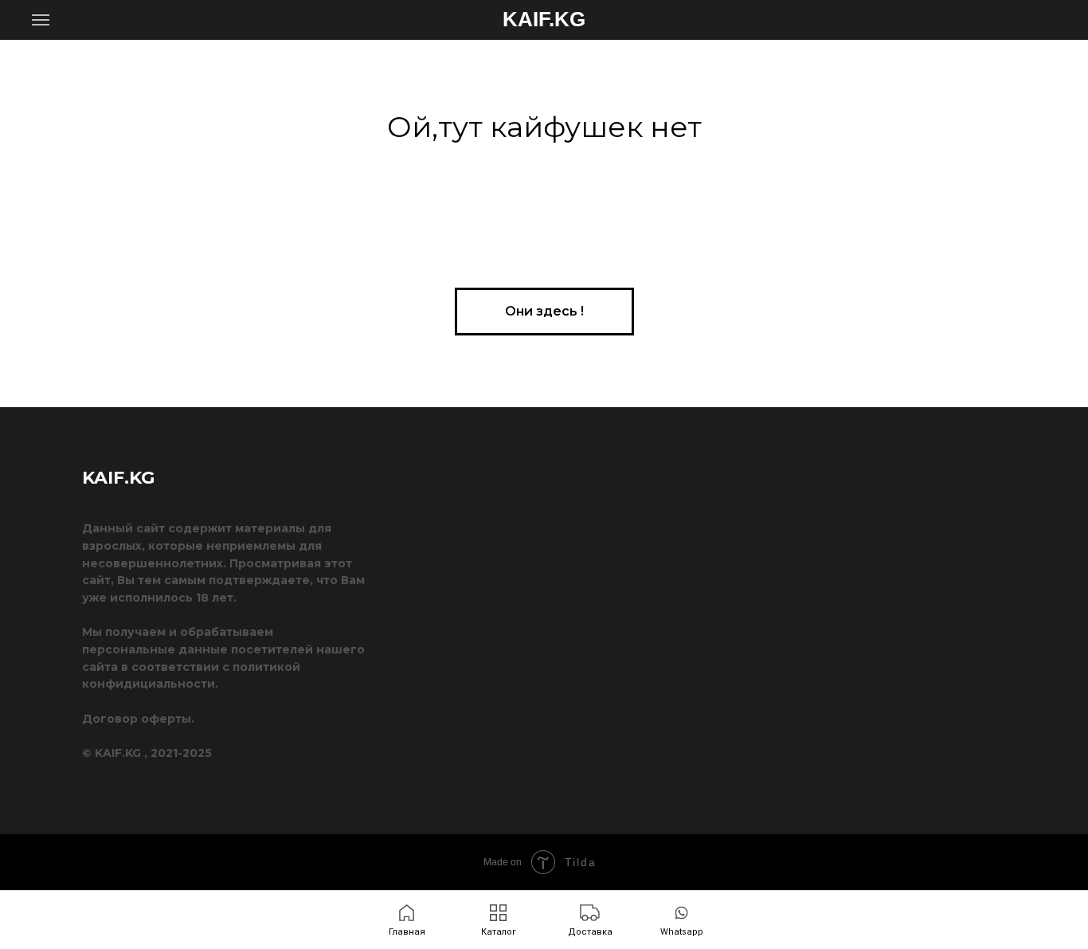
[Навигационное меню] (40, 19)
